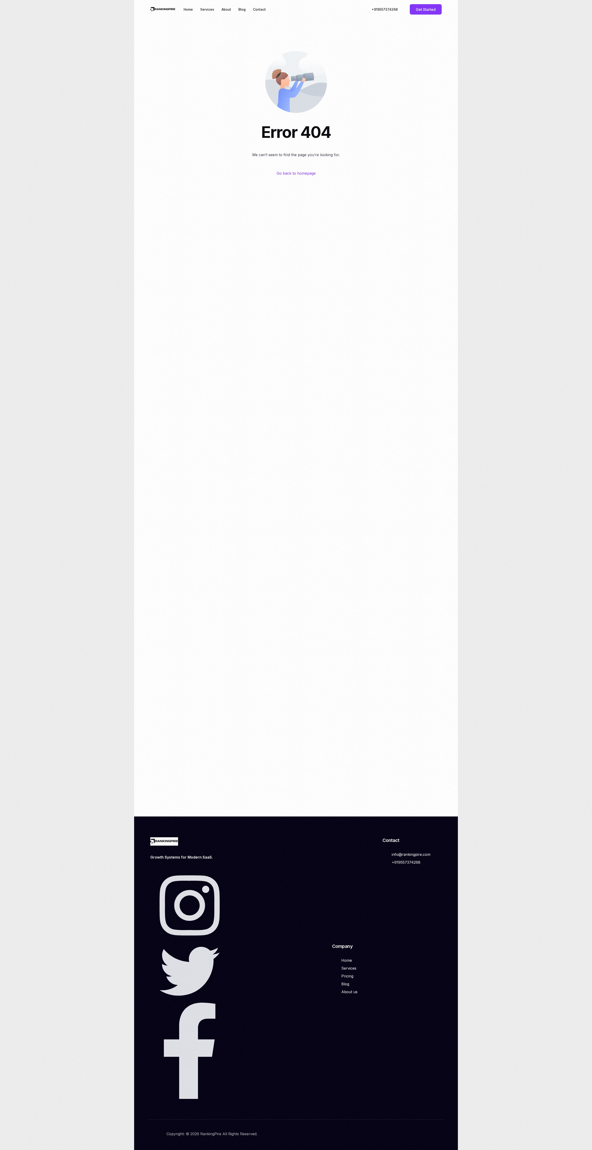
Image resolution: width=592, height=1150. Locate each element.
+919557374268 (385, 9)
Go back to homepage (296, 173)
